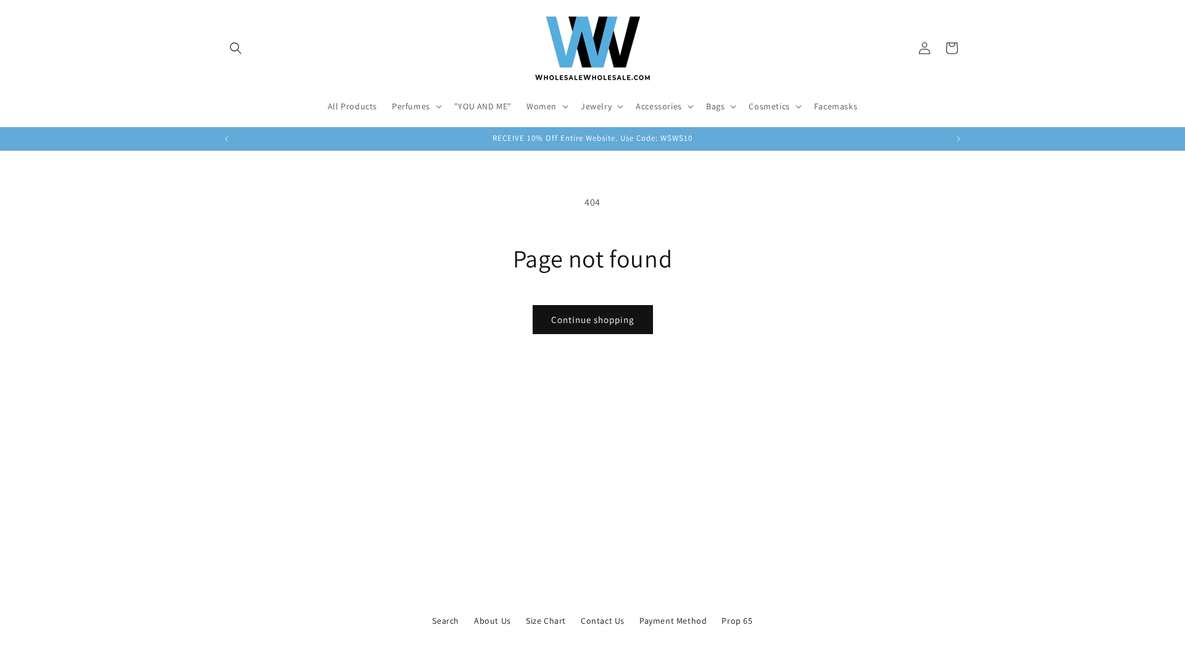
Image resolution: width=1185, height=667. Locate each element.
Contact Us (603, 620)
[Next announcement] (958, 139)
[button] (235, 48)
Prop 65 (736, 620)
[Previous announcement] (226, 139)
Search (445, 620)
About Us (492, 620)
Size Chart (546, 620)
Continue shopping (592, 319)
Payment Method (673, 620)
